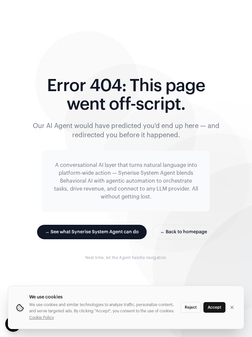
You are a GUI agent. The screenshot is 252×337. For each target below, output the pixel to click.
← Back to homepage (183, 232)
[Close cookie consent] (232, 307)
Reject (191, 307)
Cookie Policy (41, 318)
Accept (214, 307)
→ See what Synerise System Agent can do (92, 232)
